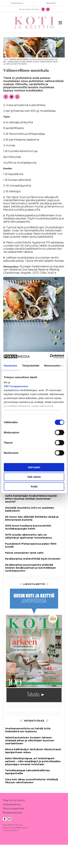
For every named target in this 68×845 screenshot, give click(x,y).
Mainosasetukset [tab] (54, 365)
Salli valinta (34, 476)
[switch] (59, 432)
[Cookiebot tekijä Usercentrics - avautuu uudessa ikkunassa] (49, 356)
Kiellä (34, 486)
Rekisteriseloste (12, 812)
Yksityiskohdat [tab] (30, 365)
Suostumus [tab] (10, 365)
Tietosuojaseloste (13, 808)
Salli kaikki (34, 467)
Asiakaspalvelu (12, 804)
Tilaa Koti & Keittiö (14, 800)
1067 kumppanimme (16, 386)
